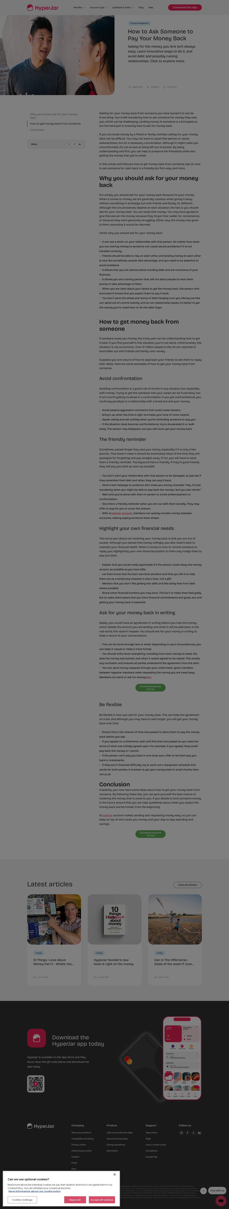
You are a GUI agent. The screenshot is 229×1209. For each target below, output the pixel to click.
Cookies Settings (22, 1199)
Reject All (75, 1199)
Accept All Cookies (102, 1199)
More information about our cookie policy (35, 1191)
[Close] (114, 1174)
